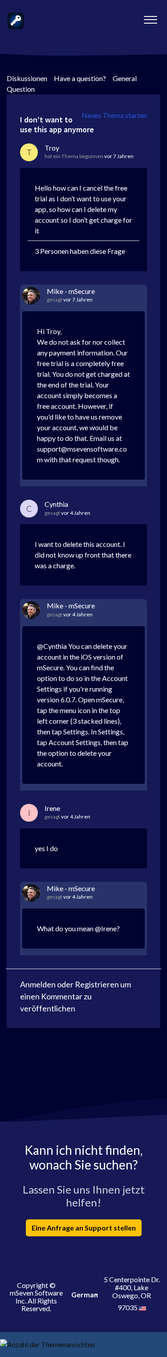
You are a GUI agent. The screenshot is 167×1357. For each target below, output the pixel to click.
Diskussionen (27, 78)
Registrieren (97, 984)
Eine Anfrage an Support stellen (84, 1227)
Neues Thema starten (114, 115)
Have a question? (80, 78)
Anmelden (38, 984)
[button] (150, 17)
